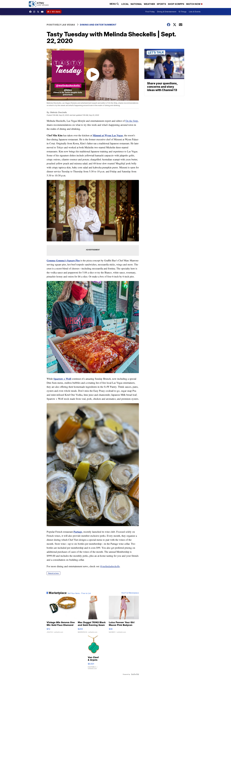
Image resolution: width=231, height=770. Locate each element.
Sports (161, 4)
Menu (113, 4)
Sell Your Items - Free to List (79, 593)
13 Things (182, 11)
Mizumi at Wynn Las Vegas (108, 135)
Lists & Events (195, 11)
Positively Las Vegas (61, 24)
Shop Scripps (176, 4)
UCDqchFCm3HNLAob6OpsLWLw (43, 12)
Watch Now (193, 4)
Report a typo (53, 573)
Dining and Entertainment (98, 24)
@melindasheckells (110, 566)
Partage (78, 531)
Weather (149, 4)
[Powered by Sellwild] (135, 674)
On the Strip (131, 120)
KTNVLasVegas (31, 12)
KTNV (39, 12)
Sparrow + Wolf (62, 378)
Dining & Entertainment (166, 11)
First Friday (150, 11)
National (136, 4)
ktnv (34, 12)
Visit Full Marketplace (130, 593)
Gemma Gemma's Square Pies (63, 260)
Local (125, 4)
